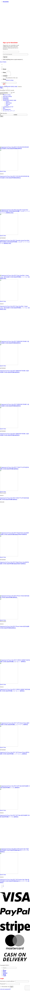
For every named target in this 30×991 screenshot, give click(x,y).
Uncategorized (6, 109)
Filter (2, 116)
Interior (7, 101)
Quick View (3, 171)
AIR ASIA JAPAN (7, 96)
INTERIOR (6, 99)
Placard (8, 104)
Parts (4, 72)
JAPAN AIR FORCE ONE (10, 86)
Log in (11, 986)
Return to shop (9, 80)
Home (4, 69)
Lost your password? (5, 989)
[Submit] (3, 84)
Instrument (5, 97)
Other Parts (9, 103)
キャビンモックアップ (9, 110)
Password (3, 983)
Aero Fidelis (3, 62)
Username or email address (7, 981)
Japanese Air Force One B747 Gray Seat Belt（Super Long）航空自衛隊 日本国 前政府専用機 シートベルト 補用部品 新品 (14, 308)
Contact (5, 75)
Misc (4, 108)
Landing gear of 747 (8, 106)
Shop (4, 79)
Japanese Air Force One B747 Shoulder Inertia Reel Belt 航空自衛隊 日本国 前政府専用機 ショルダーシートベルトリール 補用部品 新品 (15, 242)
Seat (7, 105)
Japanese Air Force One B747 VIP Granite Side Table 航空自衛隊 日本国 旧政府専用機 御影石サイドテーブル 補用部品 (14, 881)
